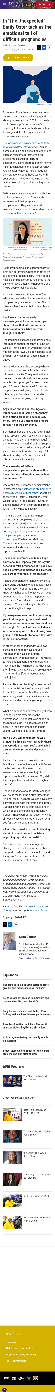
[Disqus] (27, 1286)
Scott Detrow (18, 45)
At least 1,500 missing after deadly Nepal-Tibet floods (25, 1039)
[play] (4, 1389)
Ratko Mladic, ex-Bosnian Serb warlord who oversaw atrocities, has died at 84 (26, 999)
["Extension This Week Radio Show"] (12, 1157)
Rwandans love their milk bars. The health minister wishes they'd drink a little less (25, 1026)
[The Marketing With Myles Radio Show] (12, 1136)
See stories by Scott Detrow (34, 958)
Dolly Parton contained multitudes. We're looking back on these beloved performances (27, 1013)
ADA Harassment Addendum (19, 1348)
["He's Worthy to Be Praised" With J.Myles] (12, 1222)
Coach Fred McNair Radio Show (19, 1097)
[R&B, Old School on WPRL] (12, 1201)
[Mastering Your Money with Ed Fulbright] (12, 1179)
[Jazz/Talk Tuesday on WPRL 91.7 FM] (12, 1114)
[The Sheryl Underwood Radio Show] (12, 1081)
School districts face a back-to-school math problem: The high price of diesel (26, 1052)
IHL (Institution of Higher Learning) (21, 1354)
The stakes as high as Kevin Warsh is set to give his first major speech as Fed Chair (26, 986)
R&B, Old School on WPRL (36, 1196)
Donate (46, 4)
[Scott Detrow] (9, 941)
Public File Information (16, 1361)
